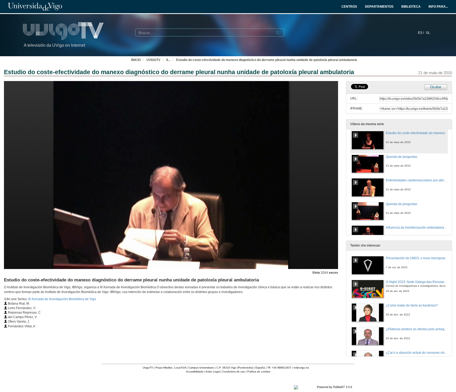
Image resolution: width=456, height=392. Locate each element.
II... (168, 60)
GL (428, 33)
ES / (421, 33)
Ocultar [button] (435, 87)
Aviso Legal (213, 371)
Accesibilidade (194, 371)
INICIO (136, 60)
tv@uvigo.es (301, 367)
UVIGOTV (153, 60)
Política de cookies (258, 371)
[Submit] (277, 32)
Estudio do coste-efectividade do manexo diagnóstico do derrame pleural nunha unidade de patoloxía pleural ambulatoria (266, 60)
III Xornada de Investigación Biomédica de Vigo (62, 299)
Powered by (334, 387)
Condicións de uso (233, 371)
